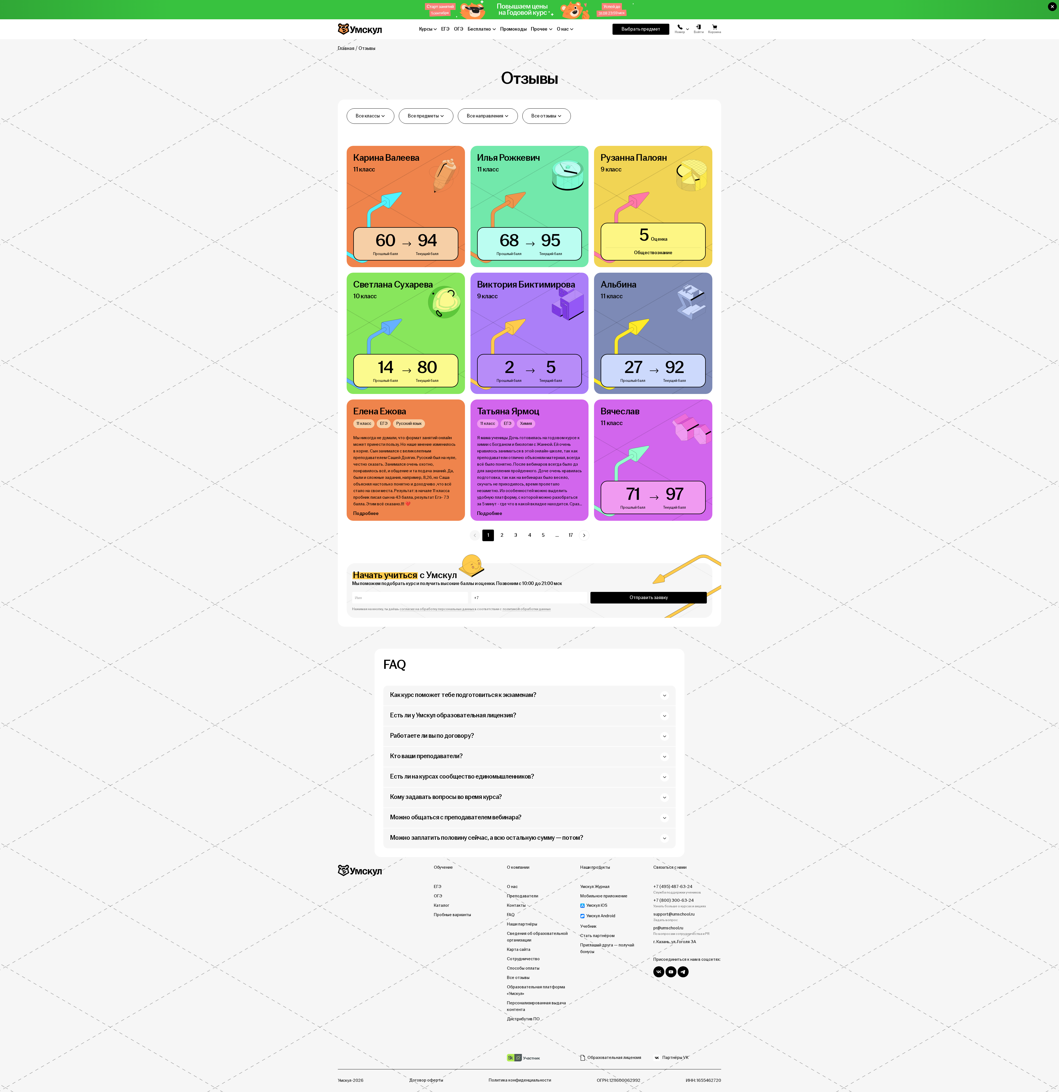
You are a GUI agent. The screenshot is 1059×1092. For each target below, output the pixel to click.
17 (571, 535)
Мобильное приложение (603, 896)
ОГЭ (438, 896)
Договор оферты (426, 1080)
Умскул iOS (596, 905)
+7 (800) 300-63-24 (673, 900)
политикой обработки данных (526, 609)
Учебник (588, 926)
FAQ (511, 914)
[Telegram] (683, 971)
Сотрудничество (523, 959)
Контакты (516, 905)
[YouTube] (670, 971)
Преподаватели (522, 896)
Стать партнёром (597, 935)
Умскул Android (600, 916)
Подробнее (365, 513)
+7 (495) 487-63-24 (672, 886)
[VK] (658, 971)
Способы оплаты (523, 968)
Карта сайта (518, 949)
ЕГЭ (437, 886)
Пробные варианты (452, 914)
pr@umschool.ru (668, 928)
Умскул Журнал (594, 886)
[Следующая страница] (584, 535)
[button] (1052, 6)
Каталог (441, 905)
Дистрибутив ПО (523, 1019)
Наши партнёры (522, 924)
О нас (512, 886)
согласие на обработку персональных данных (437, 609)
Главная (346, 48)
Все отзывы (518, 977)
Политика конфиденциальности (520, 1080)
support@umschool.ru (673, 914)
